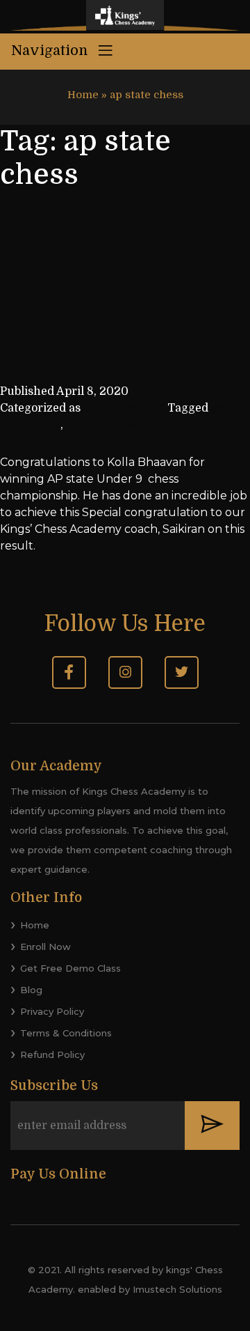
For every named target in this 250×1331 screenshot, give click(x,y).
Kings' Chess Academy (128, 425)
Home (83, 94)
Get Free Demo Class (70, 968)
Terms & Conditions (66, 1032)
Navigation (51, 50)
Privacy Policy (52, 1011)
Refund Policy (52, 1054)
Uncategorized (124, 408)
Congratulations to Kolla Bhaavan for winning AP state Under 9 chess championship (101, 263)
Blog (31, 989)
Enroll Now (45, 946)
